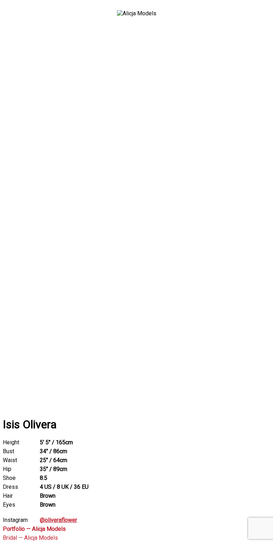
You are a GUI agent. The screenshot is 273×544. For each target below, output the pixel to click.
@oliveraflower (58, 520)
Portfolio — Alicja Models (34, 528)
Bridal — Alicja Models (30, 537)
